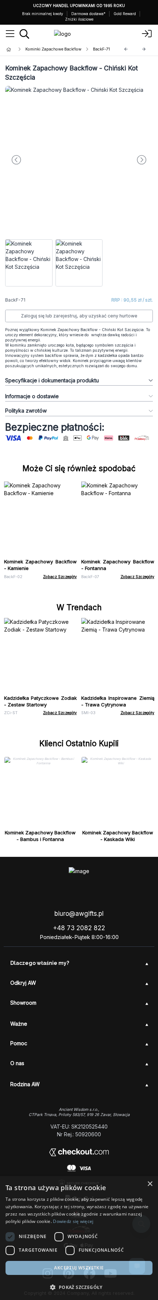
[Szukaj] (24, 34)
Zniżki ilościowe (79, 19)
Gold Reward (125, 13)
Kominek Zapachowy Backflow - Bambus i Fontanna (40, 836)
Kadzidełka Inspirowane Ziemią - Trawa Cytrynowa (117, 701)
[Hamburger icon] (10, 34)
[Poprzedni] (126, 49)
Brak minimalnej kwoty (42, 13)
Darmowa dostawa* (88, 13)
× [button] (149, 1184)
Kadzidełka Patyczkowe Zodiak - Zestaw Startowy (40, 701)
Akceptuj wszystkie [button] (79, 1268)
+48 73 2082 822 (79, 928)
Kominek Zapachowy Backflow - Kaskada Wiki (117, 836)
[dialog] (79, 1238)
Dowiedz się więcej (73, 1221)
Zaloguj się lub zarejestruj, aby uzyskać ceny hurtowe (79, 316)
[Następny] (144, 49)
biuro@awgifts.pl (79, 913)
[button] (79, 1287)
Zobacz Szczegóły (60, 576)
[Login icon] (147, 34)
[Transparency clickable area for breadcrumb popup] (47, 49)
